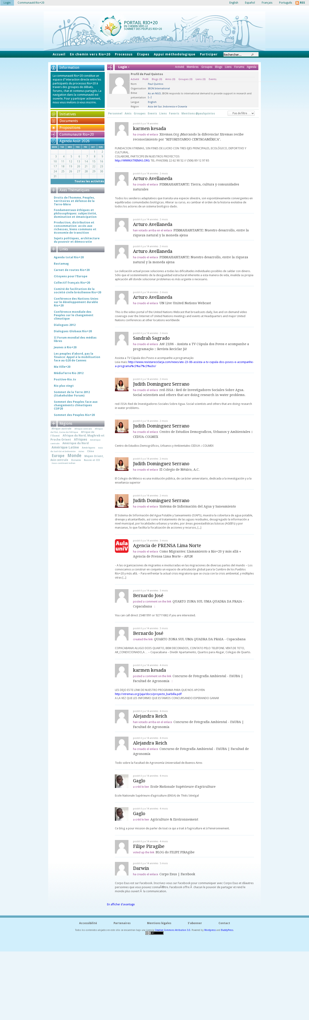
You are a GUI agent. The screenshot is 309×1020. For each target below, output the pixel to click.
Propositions (69, 128)
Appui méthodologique (174, 54)
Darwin (141, 868)
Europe (58, 455)
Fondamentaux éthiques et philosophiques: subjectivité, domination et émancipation (75, 213)
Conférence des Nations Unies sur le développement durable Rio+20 (76, 302)
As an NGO (154, 93)
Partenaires (122, 923)
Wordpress (210, 930)
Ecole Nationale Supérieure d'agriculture (183, 786)
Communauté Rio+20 (76, 134)
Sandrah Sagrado (151, 338)
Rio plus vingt (64, 385)
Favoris (174, 113)
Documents (68, 121)
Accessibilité (88, 923)
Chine (90, 451)
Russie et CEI (92, 460)
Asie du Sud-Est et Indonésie (76, 449)
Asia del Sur (155, 106)
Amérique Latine (65, 447)
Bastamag (61, 263)
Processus (124, 54)
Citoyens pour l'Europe (70, 276)
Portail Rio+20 (141, 22)
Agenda (251, 67)
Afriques (80, 439)
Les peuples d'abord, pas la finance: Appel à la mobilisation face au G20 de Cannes (77, 357)
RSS (302, 2)
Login (7, 2)
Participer (209, 54)
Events (212, 79)
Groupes (206, 67)
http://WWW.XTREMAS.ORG (132, 160)
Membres (193, 67)
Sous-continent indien (63, 463)
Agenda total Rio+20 (69, 257)
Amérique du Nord (75, 443)
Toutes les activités (89, 181)
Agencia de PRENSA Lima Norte (167, 545)
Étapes (143, 54)
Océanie (76, 460)
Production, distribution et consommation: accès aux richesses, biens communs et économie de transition (75, 227)
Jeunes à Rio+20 (65, 347)
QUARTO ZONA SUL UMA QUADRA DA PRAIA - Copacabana (200, 639)
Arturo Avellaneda (152, 178)
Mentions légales (159, 923)
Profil (145, 79)
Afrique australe (61, 428)
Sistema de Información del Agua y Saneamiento (197, 506)
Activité (179, 67)
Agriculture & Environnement (174, 819)
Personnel (115, 113)
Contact (224, 923)
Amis (170, 79)
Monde (74, 455)
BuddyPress (227, 930)
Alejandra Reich (150, 716)
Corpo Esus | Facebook (177, 874)
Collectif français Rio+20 (72, 282)
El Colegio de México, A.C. (179, 469)
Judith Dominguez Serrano (161, 384)
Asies (81, 451)
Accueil (59, 54)
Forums (239, 67)
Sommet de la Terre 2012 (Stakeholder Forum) (72, 393)
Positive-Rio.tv (65, 379)
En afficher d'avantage (121, 904)
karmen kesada (149, 128)
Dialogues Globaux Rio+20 (73, 331)
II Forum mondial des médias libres (75, 339)
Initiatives (67, 114)
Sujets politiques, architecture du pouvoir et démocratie (77, 240)
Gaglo (139, 780)
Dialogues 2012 (65, 325)
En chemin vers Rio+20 (90, 54)
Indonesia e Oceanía (175, 106)
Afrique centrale (83, 428)
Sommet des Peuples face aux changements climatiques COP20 (75, 405)
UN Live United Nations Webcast (185, 303)
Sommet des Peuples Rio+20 (74, 415)
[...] (150, 97)
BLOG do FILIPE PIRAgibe (175, 852)
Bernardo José (148, 595)
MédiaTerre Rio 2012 (68, 373)
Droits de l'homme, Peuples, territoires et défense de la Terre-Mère (74, 201)
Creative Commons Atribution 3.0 (172, 930)
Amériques (88, 447)
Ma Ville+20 (62, 366)
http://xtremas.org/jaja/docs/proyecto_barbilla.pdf (148, 694)
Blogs (218, 67)
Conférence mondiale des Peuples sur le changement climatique (73, 315)
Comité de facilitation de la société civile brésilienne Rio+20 (77, 290)
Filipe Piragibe (148, 846)
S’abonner (195, 923)
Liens (228, 67)
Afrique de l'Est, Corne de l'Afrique (76, 430)
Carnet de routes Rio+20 (72, 270)
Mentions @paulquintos (198, 113)
